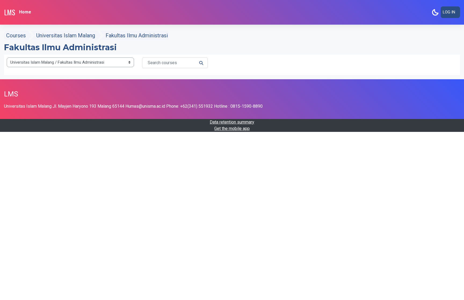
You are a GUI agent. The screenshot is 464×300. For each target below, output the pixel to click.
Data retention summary (232, 122)
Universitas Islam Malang (65, 35)
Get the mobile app (232, 128)
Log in (449, 12)
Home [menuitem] (25, 12)
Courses (16, 35)
